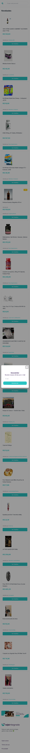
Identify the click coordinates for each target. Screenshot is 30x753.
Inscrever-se (15, 383)
